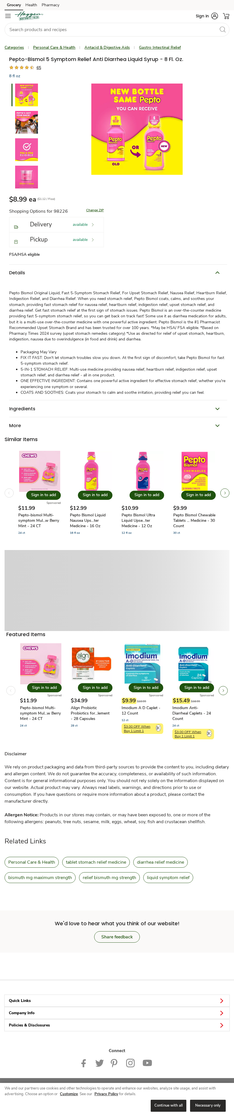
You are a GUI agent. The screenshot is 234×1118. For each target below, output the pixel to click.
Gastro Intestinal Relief (160, 47)
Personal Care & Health (54, 47)
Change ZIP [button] (95, 210)
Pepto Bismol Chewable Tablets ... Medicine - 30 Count (194, 520)
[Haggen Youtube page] (148, 1063)
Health (31, 5)
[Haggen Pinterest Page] (115, 1063)
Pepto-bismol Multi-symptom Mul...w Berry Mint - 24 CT (38, 520)
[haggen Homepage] (29, 16)
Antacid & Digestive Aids (107, 47)
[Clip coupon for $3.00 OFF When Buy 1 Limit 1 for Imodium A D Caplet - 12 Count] (158, 728)
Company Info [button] (22, 1013)
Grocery (14, 5)
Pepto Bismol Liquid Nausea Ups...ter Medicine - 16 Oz (88, 520)
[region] (117, 1100)
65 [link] (39, 67)
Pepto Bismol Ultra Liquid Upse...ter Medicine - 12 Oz (138, 520)
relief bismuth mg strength (109, 877)
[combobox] (117, 29)
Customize (69, 1094)
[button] (206, 16)
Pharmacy (50, 5)
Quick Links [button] (20, 1000)
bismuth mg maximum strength (40, 877)
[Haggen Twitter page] (99, 1063)
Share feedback (117, 937)
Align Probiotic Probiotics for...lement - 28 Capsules (90, 713)
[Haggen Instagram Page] (130, 1063)
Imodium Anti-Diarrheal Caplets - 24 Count (191, 713)
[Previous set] (9, 493)
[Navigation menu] (8, 16)
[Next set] (224, 493)
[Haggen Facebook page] (84, 1063)
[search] (222, 29)
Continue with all (168, 1105)
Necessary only (208, 1105)
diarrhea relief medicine (160, 862)
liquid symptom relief (168, 877)
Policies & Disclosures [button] (29, 1025)
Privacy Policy (106, 1094)
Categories (14, 47)
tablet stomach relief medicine (96, 862)
